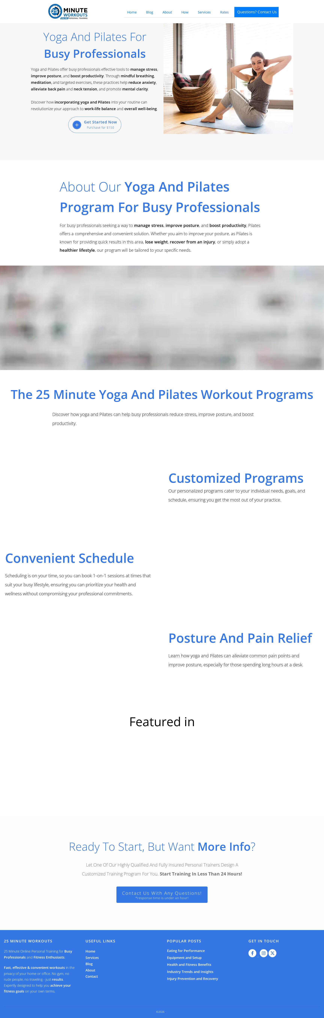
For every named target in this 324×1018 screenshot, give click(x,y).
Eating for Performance (186, 951)
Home (90, 951)
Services (92, 958)
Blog (89, 964)
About (90, 970)
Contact (92, 976)
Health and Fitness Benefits (189, 965)
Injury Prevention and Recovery (192, 979)
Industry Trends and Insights (190, 972)
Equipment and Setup (184, 958)
